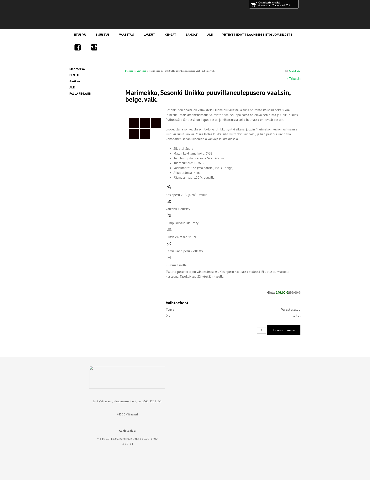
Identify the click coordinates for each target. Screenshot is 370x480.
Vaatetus (141, 71)
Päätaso (129, 71)
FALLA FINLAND (80, 93)
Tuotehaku (294, 71)
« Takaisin (293, 78)
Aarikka (74, 81)
